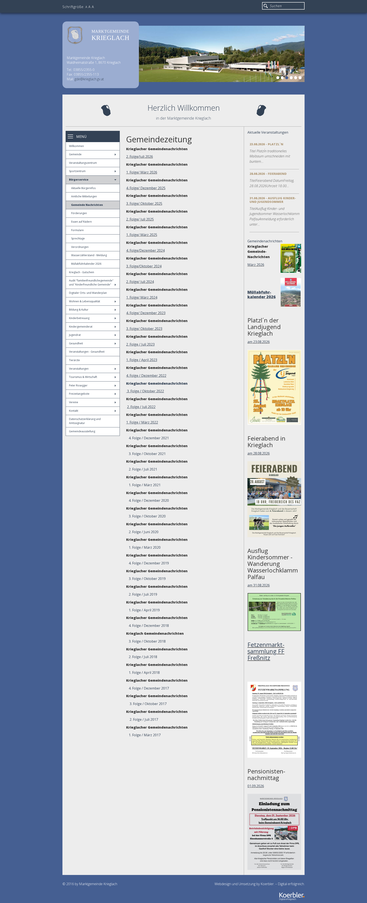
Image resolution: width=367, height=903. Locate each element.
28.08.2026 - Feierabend (268, 174)
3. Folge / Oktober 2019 (147, 578)
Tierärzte (74, 360)
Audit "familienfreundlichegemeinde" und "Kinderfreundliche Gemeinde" (91, 282)
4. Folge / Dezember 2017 (149, 688)
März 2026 (255, 264)
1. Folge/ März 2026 (141, 172)
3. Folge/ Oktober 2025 (144, 203)
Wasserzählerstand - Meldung (89, 255)
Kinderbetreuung (79, 318)
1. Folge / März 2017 (145, 735)
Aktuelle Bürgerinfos (83, 188)
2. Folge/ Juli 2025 (140, 219)
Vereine (73, 402)
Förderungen (79, 213)
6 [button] (301, 78)
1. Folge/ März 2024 (141, 297)
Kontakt (73, 411)
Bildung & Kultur (78, 309)
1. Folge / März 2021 (143, 485)
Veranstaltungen (79, 368)
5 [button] (296, 78)
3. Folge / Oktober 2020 (147, 516)
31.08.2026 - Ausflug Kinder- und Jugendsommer (273, 200)
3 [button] (287, 78)
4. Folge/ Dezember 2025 (145, 188)
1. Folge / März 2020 (145, 547)
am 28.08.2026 (258, 453)
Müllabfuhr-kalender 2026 (261, 294)
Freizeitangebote (79, 394)
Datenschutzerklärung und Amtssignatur (85, 421)
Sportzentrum (77, 171)
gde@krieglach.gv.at (89, 79)
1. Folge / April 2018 (144, 672)
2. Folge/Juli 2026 (139, 156)
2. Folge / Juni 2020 (142, 532)
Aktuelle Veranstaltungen (267, 132)
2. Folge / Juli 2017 (144, 719)
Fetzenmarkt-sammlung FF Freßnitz (265, 651)
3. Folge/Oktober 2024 (143, 266)
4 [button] (292, 78)
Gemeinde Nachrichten (87, 205)
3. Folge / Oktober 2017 (148, 703)
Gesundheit (76, 343)
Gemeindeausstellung (82, 431)
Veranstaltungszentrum (83, 163)
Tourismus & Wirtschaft (83, 377)
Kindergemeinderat (80, 326)
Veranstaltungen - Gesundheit (86, 351)
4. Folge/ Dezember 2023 (145, 313)
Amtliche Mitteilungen (84, 196)
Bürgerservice (78, 179)
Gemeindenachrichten (264, 241)
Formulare (77, 230)
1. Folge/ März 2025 (141, 234)
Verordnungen (80, 247)
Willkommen (76, 146)
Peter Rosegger (78, 385)
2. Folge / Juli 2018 (143, 656)
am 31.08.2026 (258, 585)
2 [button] (283, 78)
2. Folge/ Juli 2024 (140, 281)
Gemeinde (75, 154)
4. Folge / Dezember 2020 (149, 500)
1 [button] (278, 78)
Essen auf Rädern (81, 221)
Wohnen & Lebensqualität (84, 301)
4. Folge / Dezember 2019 (149, 563)
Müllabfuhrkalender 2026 (86, 264)
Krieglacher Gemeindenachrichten (157, 383)
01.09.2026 (255, 786)
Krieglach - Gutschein (81, 272)
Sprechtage (78, 238)
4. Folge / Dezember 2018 (149, 625)
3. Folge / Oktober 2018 (147, 641)
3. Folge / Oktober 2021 (146, 453)
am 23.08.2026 (258, 341)
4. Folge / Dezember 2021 (147, 438)
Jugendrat (75, 335)
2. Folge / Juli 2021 (141, 469)
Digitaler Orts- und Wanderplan (88, 293)
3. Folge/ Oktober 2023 (144, 328)
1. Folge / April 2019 (144, 610)
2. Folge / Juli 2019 (143, 594)
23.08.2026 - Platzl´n (266, 144)
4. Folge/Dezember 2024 (145, 250)
